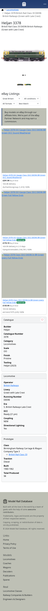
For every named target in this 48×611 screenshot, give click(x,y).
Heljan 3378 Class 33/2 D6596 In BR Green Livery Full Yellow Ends (23, 301)
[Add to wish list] (42, 320)
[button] (24, 55)
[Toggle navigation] (44, 4)
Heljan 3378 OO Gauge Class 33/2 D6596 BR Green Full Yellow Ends (24, 238)
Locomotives (12, 9)
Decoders (7, 571)
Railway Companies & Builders (17, 595)
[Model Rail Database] (24, 4)
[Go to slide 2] (28, 84)
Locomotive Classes (12, 591)
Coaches (7, 563)
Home (6, 539)
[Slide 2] (25, 75)
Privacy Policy (9, 543)
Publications (9, 575)
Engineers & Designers (14, 599)
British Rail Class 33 (18, 454)
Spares (6, 579)
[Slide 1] (23, 75)
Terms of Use (9, 548)
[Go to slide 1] (20, 84)
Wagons (7, 567)
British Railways (11, 385)
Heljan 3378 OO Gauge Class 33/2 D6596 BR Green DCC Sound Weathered (24, 176)
